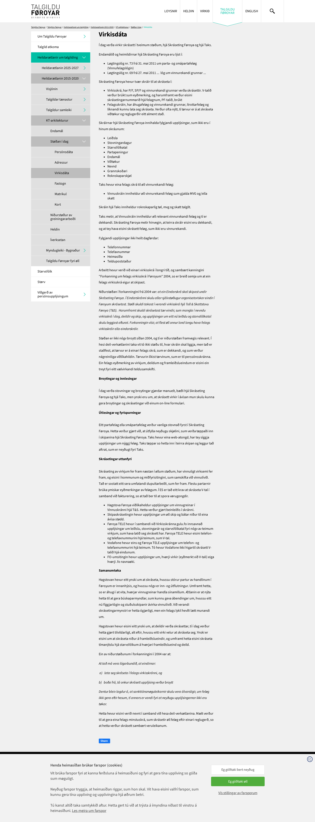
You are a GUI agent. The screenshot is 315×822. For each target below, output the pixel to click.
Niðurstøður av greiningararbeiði (63, 217)
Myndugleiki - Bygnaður (63, 250)
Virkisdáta (62, 173)
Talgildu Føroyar (227, 11)
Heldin (188, 11)
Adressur (61, 162)
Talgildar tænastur (59, 99)
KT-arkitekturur (122, 27)
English (251, 11)
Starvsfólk (45, 271)
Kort (58, 204)
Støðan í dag (136, 27)
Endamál (56, 131)
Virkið (205, 11)
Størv (41, 282)
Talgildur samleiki (59, 110)
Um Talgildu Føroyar (52, 36)
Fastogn (60, 183)
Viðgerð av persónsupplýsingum (53, 294)
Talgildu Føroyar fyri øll (62, 261)
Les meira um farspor (89, 810)
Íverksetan (57, 240)
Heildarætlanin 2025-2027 (60, 68)
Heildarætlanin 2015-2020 (102, 27)
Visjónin (52, 89)
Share (104, 740)
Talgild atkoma (48, 47)
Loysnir (170, 11)
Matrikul (61, 194)
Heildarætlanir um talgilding (76, 27)
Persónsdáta (64, 152)
